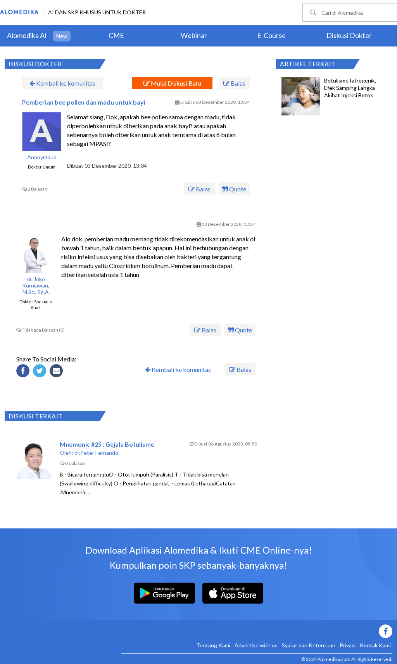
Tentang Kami (213, 645)
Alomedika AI (27, 35)
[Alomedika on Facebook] (256, 631)
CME (116, 35)
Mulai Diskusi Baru (175, 83)
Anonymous (41, 157)
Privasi (348, 645)
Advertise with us (256, 645)
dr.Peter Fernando (96, 452)
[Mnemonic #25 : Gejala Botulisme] (34, 459)
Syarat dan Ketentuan (308, 645)
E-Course (271, 35)
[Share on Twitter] (40, 372)
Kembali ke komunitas (65, 83)
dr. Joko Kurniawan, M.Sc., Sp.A (35, 286)
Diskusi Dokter (349, 35)
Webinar (194, 35)
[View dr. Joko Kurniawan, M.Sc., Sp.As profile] (35, 253)
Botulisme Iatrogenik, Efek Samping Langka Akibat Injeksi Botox (350, 87)
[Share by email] (57, 372)
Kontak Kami (375, 645)
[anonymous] (41, 131)
